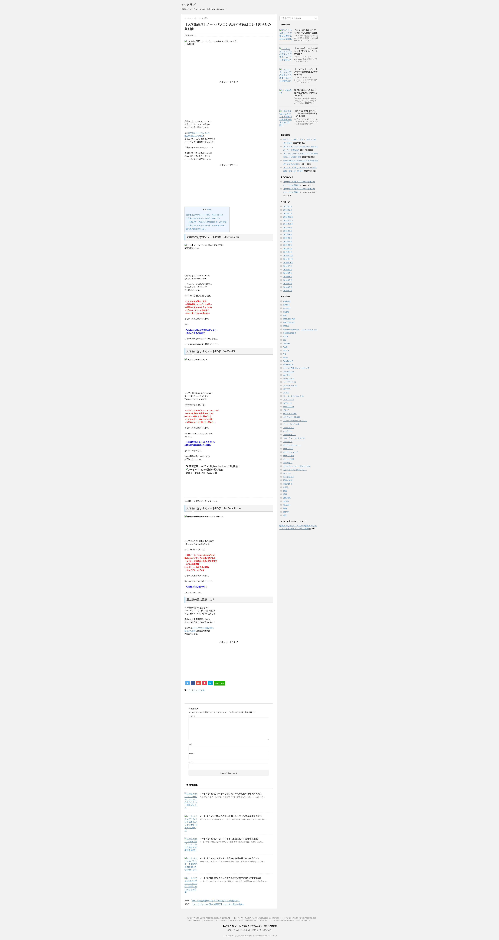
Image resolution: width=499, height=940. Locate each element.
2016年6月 (287, 276)
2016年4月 (287, 283)
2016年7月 (287, 273)
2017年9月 (287, 227)
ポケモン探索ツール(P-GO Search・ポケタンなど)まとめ (290, 920)
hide (209, 210)
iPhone (286, 305)
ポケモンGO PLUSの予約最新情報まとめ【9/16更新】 (249, 920)
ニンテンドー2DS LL (291, 417)
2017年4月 (287, 241)
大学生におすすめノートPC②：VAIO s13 (203, 218)
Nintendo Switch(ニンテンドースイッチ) (300, 329)
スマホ (286, 392)
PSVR (285, 336)
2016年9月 (287, 266)
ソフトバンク (288, 399)
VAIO (285, 347)
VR (284, 354)
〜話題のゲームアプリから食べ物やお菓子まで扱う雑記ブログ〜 (249, 930)
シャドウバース (289, 382)
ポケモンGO (288, 449)
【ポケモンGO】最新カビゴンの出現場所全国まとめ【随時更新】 (208, 918)
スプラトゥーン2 (290, 385)
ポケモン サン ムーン (292, 445)
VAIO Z (286, 350)
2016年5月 (287, 280)
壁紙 (285, 494)
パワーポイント (289, 434)
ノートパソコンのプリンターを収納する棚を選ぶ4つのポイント (229, 858)
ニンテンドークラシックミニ (295, 420)
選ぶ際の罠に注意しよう (196, 229)
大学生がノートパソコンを (199, 133)
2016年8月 (287, 269)
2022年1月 (287, 206)
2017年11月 (288, 220)
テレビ (286, 410)
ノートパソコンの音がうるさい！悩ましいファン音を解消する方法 (230, 816)
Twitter (286, 343)
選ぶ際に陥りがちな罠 (194, 136)
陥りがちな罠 (190, 631)
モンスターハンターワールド (295, 470)
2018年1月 (287, 213)
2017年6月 (287, 234)
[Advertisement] (229, 101)
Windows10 (288, 364)
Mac (285, 315)
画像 (285, 508)
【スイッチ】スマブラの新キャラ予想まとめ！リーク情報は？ (306, 51)
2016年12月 (288, 255)
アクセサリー (288, 371)
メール (191, 753)
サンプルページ (221, 920)
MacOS (286, 326)
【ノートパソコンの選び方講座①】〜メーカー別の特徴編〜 (218, 904)
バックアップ (288, 427)
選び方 (286, 512)
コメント (192, 716)
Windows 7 (288, 361)
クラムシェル (288, 378)
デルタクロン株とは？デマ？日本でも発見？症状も (306, 31)
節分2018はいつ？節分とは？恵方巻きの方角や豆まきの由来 (306, 92)
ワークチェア (288, 477)
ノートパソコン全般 (196, 690)
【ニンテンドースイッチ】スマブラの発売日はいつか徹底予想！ (306, 72)
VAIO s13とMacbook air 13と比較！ (220, 466)
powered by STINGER (268, 936)
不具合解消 (287, 480)
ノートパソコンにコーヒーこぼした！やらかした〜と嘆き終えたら (230, 793)
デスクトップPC (290, 413)
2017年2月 (287, 248)
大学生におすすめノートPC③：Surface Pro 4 (205, 225)
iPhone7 (287, 308)
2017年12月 (288, 217)
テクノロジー (288, 406)
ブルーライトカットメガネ (294, 438)
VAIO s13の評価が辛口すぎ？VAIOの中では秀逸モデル (216, 900)
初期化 (286, 487)
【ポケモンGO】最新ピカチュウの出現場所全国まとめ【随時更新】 (257, 918)
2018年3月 (287, 210)
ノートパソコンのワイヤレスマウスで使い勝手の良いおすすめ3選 (230, 878)
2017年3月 (287, 245)
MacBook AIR (289, 319)
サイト (191, 762)
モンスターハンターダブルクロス (297, 466)
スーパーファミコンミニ (293, 396)
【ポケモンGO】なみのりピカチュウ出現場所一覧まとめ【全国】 (306, 113)
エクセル (287, 375)
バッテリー (287, 431)
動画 (285, 491)
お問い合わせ (208, 920)
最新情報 (287, 498)
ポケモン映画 (288, 459)
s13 (284, 340)
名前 (190, 744)
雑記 (285, 515)
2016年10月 (288, 262)
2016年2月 (287, 290)
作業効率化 (287, 484)
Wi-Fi (285, 357)
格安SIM (286, 505)
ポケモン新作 (288, 456)
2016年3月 (287, 287)
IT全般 (286, 312)
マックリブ (188, 4)
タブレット (287, 403)
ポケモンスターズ (290, 452)
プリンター (287, 441)
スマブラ (287, 389)
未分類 (286, 501)
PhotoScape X (289, 333)
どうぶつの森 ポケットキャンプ (296, 368)
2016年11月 (288, 259)
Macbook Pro (289, 322)
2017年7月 (287, 231)
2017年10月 (288, 224)
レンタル (287, 473)
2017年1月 (287, 252)
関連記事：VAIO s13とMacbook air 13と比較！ (208, 222)
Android (286, 301)
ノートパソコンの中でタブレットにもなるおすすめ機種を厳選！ (229, 838)
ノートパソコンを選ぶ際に (203, 628)
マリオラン (287, 463)
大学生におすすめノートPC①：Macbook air (204, 215)
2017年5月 (287, 238)
